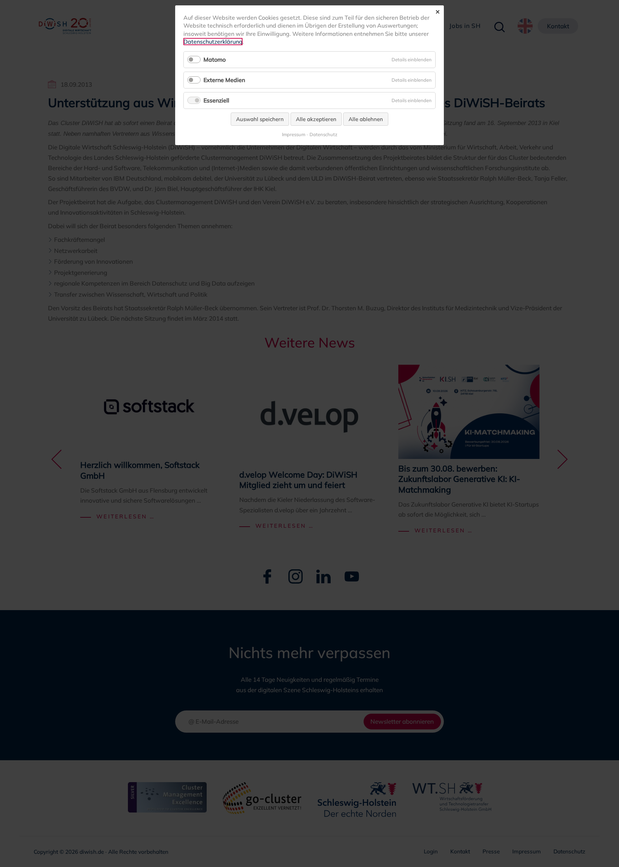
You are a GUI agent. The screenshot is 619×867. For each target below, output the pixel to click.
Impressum (293, 134)
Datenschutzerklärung (213, 41)
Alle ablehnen (366, 119)
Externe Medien (224, 79)
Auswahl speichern (260, 119)
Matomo (214, 59)
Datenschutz (323, 134)
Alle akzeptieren (316, 119)
